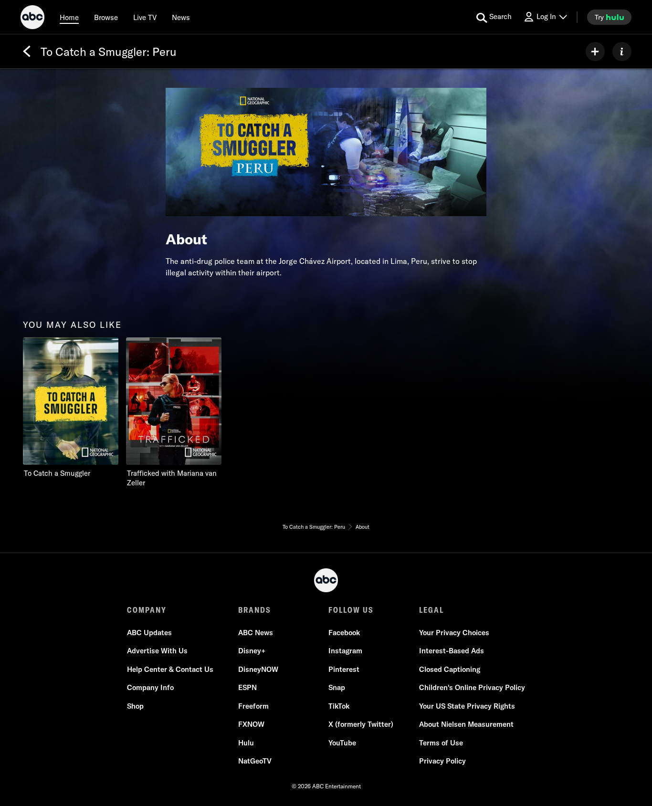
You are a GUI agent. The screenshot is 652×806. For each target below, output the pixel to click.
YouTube (342, 742)
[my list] (595, 51)
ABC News (255, 632)
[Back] (27, 51)
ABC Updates (149, 632)
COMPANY (147, 610)
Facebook (344, 632)
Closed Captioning (449, 669)
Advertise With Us (157, 650)
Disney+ (251, 650)
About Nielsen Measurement (466, 724)
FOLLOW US (351, 610)
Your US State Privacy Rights (467, 706)
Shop (135, 706)
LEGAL (431, 610)
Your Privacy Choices (454, 632)
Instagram (345, 650)
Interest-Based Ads (451, 650)
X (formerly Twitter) (360, 724)
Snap (336, 687)
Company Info (150, 687)
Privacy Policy (442, 760)
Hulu (246, 742)
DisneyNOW (258, 669)
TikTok (338, 706)
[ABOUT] (621, 51)
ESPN (247, 687)
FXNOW (251, 724)
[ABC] (32, 18)
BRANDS (254, 610)
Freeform (253, 706)
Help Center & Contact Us (170, 669)
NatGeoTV (255, 760)
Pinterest (343, 669)
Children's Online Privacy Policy (472, 687)
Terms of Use (441, 742)
